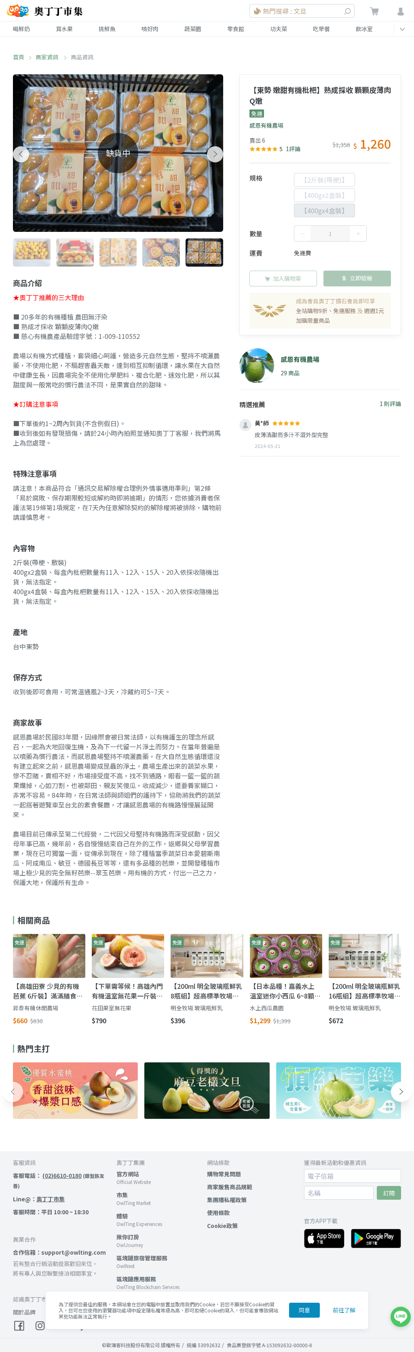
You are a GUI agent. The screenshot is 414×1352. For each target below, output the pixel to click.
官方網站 (127, 1174)
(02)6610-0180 (62, 1175)
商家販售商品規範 (229, 1187)
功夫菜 (278, 29)
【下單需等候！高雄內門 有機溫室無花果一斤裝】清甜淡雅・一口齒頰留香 (127, 991)
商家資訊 (47, 57)
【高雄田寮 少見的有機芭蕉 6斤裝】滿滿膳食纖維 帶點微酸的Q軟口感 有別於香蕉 (48, 991)
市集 (122, 1195)
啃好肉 (150, 29)
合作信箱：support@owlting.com (59, 1252)
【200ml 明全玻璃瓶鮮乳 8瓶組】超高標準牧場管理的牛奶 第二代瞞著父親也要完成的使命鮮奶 (206, 991)
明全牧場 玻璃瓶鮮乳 (197, 1008)
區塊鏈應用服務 (136, 1279)
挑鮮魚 (107, 29)
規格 (255, 178)
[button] (21, 154)
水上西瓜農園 (267, 1008)
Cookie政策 (222, 1226)
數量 (255, 233)
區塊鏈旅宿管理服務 (141, 1258)
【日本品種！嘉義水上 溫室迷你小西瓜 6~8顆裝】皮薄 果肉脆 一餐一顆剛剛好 (284, 991)
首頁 (18, 57)
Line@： (39, 1199)
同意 (304, 1310)
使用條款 (218, 1213)
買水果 (64, 29)
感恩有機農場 (266, 125)
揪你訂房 (127, 1237)
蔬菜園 (192, 29)
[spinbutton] (330, 233)
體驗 (122, 1216)
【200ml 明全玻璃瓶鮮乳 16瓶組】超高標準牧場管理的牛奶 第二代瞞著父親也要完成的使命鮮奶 (365, 991)
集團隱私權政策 (227, 1200)
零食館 (235, 29)
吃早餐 (321, 29)
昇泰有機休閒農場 (35, 1008)
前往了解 (344, 1310)
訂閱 (389, 1193)
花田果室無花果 (111, 1008)
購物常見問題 (224, 1174)
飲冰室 (364, 29)
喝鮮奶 (21, 29)
